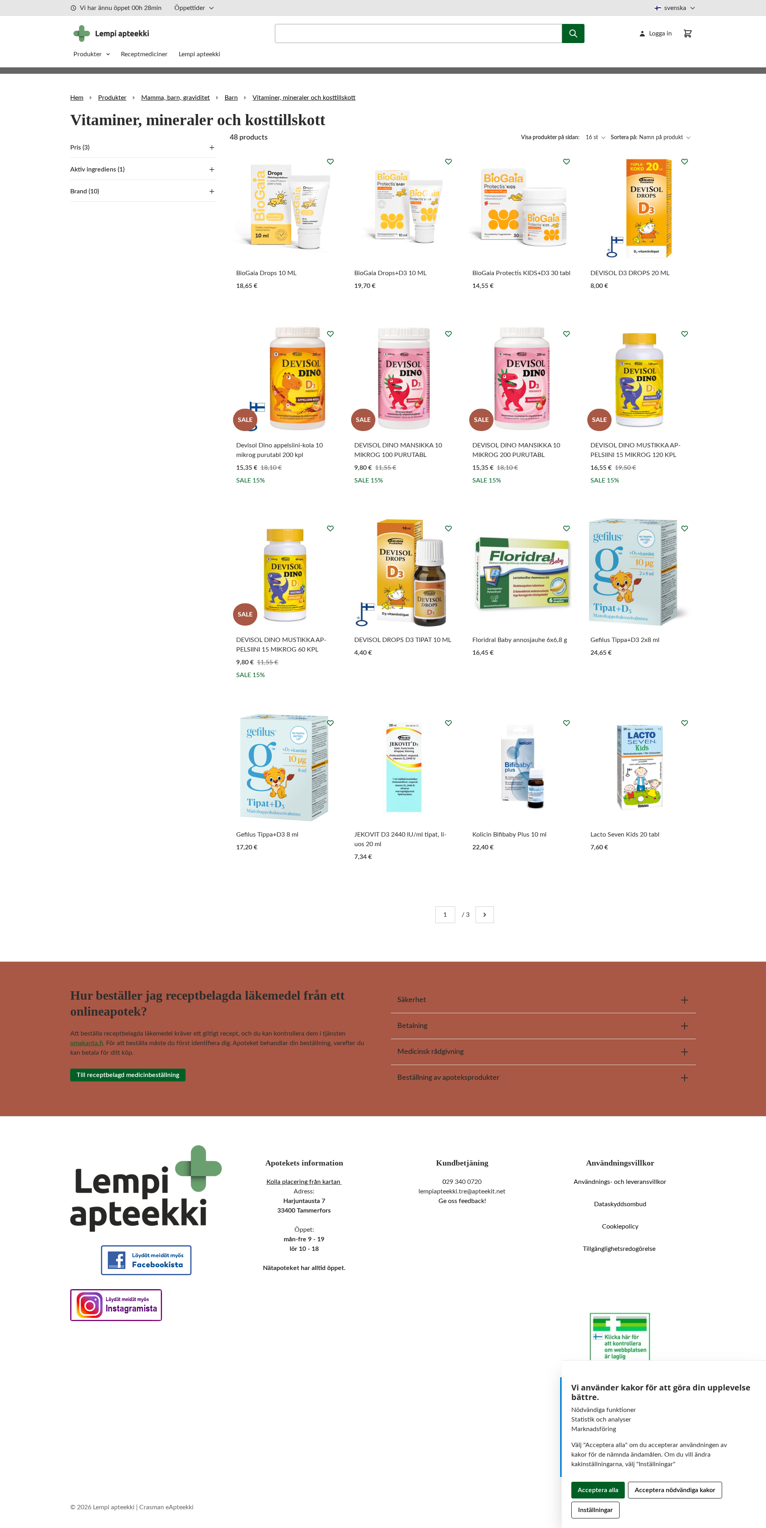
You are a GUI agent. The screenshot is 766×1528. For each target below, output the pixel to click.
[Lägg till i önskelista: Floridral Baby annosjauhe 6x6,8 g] (566, 528)
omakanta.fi (86, 1043)
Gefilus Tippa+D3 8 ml (267, 834)
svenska (675, 8)
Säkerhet (411, 1000)
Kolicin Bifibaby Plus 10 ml (509, 834)
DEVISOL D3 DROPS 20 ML (629, 273)
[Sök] (573, 33)
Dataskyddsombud (620, 1204)
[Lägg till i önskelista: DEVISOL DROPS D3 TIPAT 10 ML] (448, 528)
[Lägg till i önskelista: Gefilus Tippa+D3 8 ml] (330, 723)
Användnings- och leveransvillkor (620, 1182)
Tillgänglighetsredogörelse (620, 1249)
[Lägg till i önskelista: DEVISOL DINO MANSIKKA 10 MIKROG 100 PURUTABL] (448, 334)
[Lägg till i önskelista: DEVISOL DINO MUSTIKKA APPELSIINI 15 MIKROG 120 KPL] (685, 334)
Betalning (412, 1026)
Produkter (87, 54)
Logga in (660, 33)
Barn (231, 98)
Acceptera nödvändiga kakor (675, 1490)
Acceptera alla (598, 1490)
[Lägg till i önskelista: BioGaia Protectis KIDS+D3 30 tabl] (566, 161)
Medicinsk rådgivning (430, 1051)
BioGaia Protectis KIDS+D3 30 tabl (521, 273)
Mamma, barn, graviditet (175, 98)
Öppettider (189, 8)
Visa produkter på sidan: (551, 137)
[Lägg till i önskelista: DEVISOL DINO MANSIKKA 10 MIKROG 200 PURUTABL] (566, 334)
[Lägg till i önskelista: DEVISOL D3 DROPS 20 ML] (685, 161)
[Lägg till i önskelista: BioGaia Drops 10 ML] (330, 161)
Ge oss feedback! (462, 1201)
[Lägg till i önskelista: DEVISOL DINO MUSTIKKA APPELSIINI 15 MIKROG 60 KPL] (330, 528)
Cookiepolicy (620, 1226)
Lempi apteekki (199, 54)
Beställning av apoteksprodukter (448, 1077)
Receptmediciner (145, 54)
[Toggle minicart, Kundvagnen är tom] (687, 33)
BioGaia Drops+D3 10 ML (390, 273)
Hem (76, 98)
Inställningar (595, 1510)
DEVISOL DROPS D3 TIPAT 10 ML (402, 640)
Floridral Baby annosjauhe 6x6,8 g (519, 640)
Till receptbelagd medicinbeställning (128, 1075)
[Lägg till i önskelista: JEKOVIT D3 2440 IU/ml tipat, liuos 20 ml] (448, 723)
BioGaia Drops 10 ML (266, 273)
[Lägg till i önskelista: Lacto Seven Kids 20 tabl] (685, 723)
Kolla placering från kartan (304, 1182)
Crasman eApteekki (166, 1507)
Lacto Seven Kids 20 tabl (624, 834)
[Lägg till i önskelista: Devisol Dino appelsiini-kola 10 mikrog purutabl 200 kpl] (330, 334)
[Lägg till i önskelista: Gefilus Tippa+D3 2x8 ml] (685, 528)
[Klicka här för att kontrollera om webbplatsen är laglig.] (620, 1338)
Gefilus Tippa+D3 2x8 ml (624, 640)
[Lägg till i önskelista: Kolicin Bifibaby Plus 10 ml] (566, 723)
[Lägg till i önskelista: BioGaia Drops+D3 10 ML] (448, 161)
